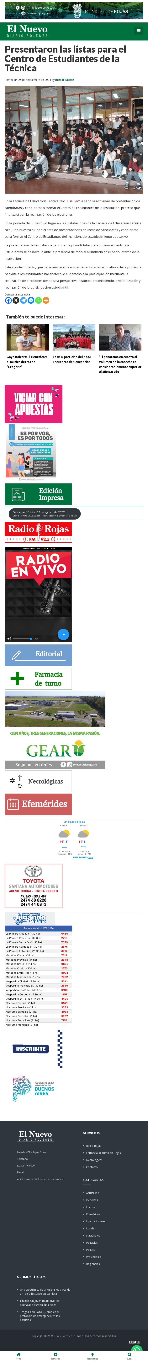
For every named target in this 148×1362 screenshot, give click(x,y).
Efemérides (93, 1214)
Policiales (92, 1242)
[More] (46, 300)
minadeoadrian (64, 80)
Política (90, 1249)
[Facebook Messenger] (31, 300)
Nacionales (93, 1235)
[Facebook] (8, 300)
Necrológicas (94, 1160)
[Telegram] (23, 300)
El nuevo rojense (64, 1336)
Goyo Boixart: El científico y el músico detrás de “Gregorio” (27, 361)
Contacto (92, 1167)
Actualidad (92, 1193)
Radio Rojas (93, 1146)
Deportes (92, 1200)
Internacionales (95, 1221)
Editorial (91, 1207)
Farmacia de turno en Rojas (103, 1153)
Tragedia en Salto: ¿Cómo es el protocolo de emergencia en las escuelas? (40, 1316)
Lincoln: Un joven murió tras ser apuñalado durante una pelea (40, 1303)
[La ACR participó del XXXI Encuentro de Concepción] (74, 337)
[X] (16, 300)
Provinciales (93, 1257)
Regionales (93, 1264)
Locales (91, 1228)
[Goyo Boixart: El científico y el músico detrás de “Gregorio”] (28, 337)
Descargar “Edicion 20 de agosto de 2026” (45, 513)
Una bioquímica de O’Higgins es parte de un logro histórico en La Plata (45, 1291)
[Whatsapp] (38, 300)
